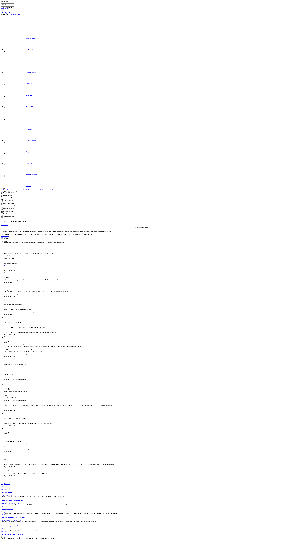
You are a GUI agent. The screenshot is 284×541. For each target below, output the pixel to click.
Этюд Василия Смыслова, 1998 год (12, 534)
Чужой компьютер (7, 7)
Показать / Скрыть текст (10, 265)
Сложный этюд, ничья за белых (11, 526)
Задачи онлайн (4, 225)
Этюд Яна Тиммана (7, 492)
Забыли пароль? (5, 8)
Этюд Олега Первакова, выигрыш (12, 500)
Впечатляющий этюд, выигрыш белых (13, 517)
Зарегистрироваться (15, 14)
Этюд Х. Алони (5, 484)
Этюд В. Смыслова (7, 509)
